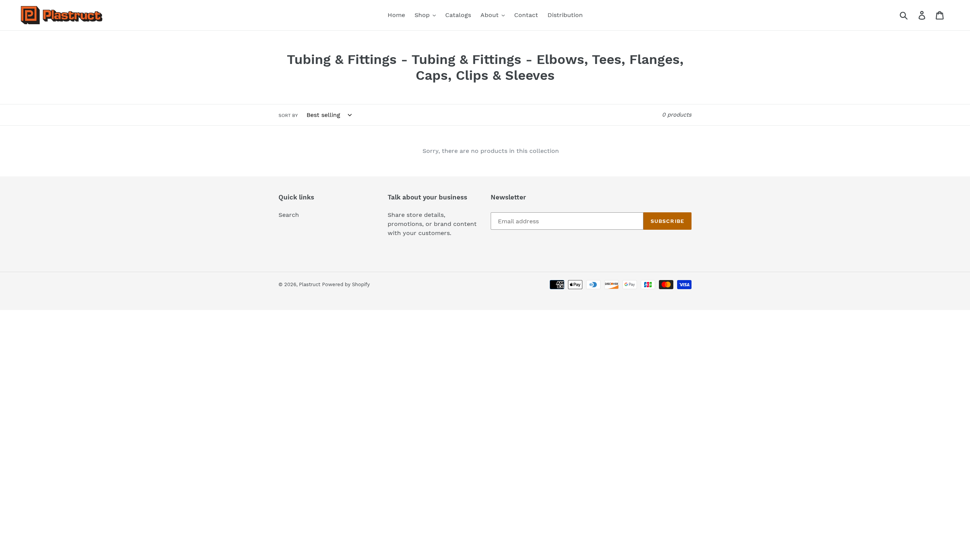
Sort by (288, 115)
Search (288, 214)
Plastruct (309, 284)
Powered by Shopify (346, 284)
